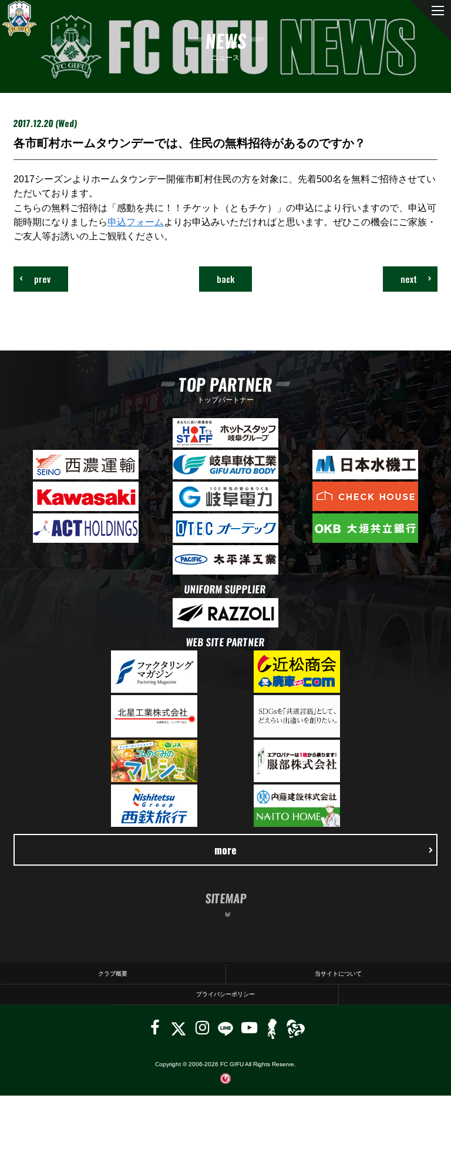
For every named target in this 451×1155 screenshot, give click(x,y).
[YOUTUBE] (249, 1028)
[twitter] (178, 1028)
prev (42, 278)
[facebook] (155, 1028)
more (225, 849)
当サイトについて (338, 973)
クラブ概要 (112, 973)
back (225, 278)
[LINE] (225, 1028)
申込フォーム (135, 221)
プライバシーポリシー (225, 994)
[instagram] (202, 1028)
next (408, 278)
